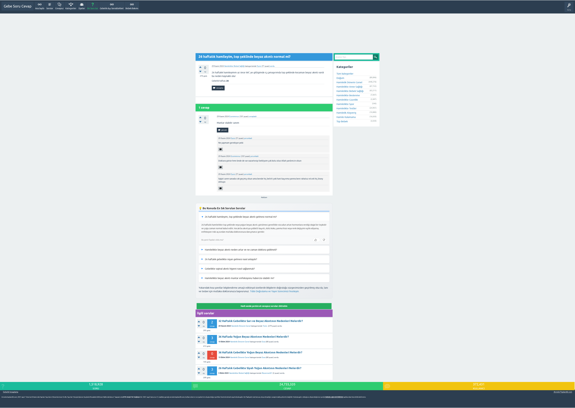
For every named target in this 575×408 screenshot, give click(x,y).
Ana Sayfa (39, 8)
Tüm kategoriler (344, 73)
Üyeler (82, 8)
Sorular (49, 8)
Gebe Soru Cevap (17, 6)
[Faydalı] (316, 240)
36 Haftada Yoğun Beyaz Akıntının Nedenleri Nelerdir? (253, 336)
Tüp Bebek (342, 121)
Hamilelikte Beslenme (348, 95)
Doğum (340, 78)
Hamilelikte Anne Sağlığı (349, 86)
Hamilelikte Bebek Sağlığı (234, 66)
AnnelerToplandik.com (563, 392)
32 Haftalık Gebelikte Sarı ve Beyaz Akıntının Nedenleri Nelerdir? (260, 321)
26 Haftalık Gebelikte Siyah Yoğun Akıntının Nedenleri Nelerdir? (259, 368)
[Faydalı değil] (324, 240)
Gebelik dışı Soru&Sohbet (112, 8)
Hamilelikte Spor (345, 104)
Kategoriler (70, 8)
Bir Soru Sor (92, 8)
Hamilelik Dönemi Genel (241, 326)
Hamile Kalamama (346, 117)
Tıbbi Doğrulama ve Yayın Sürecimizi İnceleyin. (274, 291)
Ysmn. (265, 326)
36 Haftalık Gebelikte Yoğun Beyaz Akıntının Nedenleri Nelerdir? (260, 352)
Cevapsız (59, 8)
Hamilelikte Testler (346, 108)
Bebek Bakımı (131, 8)
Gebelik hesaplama (10, 392)
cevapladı (253, 116)
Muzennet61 (267, 373)
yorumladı (248, 138)
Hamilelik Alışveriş (346, 112)
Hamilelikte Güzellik (347, 99)
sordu (272, 66)
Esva (263, 342)
